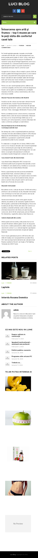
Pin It (30, 251)
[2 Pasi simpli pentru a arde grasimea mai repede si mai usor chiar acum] (18, 488)
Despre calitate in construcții (18, 335)
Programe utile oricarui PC (22, 356)
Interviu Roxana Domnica (14, 298)
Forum (21, 45)
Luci (2, 45)
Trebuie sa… (16, 363)
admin (16, 310)
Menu (4, 22)
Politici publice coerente (21, 350)
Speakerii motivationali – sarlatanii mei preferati (21, 343)
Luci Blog (19, 4)
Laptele (5, 287)
